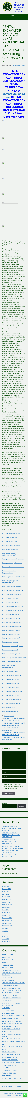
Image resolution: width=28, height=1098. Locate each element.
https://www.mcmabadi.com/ (11, 703)
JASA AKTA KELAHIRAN (10, 970)
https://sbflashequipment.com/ (12, 626)
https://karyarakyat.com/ (10, 650)
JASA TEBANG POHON (9, 1000)
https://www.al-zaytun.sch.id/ (11, 622)
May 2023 (5, 910)
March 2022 (6, 941)
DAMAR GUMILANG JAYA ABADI (20, 5)
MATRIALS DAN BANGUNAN (11, 1029)
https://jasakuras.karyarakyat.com (13, 567)
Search (4, 803)
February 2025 (6, 889)
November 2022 (7, 920)
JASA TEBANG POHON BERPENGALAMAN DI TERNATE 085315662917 (12, 828)
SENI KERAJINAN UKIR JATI (11, 1054)
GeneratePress (17, 1095)
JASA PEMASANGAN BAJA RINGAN (13, 983)
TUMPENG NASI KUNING (10, 1070)
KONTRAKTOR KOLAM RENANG (12, 1023)
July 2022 (5, 931)
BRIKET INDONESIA (8, 960)
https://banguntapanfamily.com (12, 699)
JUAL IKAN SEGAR (8, 1010)
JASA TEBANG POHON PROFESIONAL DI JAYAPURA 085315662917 (11, 835)
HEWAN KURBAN (7, 967)
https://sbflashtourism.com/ (11, 638)
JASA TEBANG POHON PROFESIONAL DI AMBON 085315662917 (10, 841)
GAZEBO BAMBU (7, 965)
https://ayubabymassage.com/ (11, 594)
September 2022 (7, 926)
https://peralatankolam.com (11, 683)
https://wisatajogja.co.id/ (10, 642)
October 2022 (6, 923)
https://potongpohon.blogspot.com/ (13, 559)
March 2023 (6, 912)
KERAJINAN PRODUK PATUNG (12, 1018)
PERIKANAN (6, 1044)
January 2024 (6, 902)
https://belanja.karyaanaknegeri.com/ (14, 658)
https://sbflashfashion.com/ (11, 614)
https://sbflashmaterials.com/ (11, 634)
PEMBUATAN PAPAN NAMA (11, 1039)
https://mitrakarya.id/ (8, 707)
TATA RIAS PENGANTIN (9, 1065)
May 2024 (5, 891)
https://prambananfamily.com (11, 675)
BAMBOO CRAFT (7, 954)
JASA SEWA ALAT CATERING (11, 998)
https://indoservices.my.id (10, 598)
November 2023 (7, 907)
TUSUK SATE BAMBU (9, 1073)
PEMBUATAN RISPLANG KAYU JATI (13, 1041)
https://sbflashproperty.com (11, 618)
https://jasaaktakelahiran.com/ (11, 586)
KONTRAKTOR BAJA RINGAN (11, 1021)
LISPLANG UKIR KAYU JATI (10, 1026)
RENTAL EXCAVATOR (9, 1052)
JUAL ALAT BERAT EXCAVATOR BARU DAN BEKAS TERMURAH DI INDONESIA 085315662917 (12, 848)
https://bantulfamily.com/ (10, 541)
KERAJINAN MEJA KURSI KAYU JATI (13, 1016)
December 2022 (7, 918)
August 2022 (6, 928)
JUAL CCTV (6, 1008)
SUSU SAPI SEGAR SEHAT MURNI (13, 1062)
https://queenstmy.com (9, 537)
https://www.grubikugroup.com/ (12, 691)
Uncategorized (9, 716)
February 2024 (7, 899)
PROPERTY (5, 1049)
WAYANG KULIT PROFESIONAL (12, 1078)
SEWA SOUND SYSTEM (9, 1057)
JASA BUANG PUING (9, 977)
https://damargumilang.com (11, 533)
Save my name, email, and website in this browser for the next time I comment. (13, 786)
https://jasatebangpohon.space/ (12, 563)
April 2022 (5, 939)
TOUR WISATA (6, 1068)
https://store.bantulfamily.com (11, 661)
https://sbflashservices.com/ (11, 545)
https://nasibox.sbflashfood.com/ (12, 606)
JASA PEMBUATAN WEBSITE (11, 985)
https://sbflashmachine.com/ (11, 630)
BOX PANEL (6, 957)
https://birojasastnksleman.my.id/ (12, 590)
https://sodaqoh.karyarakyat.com (12, 646)
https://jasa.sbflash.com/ (10, 549)
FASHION (5, 962)
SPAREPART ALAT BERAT (10, 1060)
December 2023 (7, 904)
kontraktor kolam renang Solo (11, 1086)
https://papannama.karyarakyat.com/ (13, 577)
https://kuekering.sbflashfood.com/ (13, 610)
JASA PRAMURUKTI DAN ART (11, 988)
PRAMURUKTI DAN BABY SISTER (12, 1046)
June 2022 (5, 933)
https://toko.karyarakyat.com (11, 654)
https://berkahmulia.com (10, 671)
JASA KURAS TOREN (8, 980)
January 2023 (6, 915)
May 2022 (5, 936)
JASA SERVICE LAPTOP (9, 995)
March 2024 (6, 897)
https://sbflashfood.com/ (10, 602)
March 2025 (6, 886)
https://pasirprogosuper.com (11, 679)
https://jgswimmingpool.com (11, 687)
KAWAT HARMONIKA (8, 1013)
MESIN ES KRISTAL (8, 1031)
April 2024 (5, 894)
